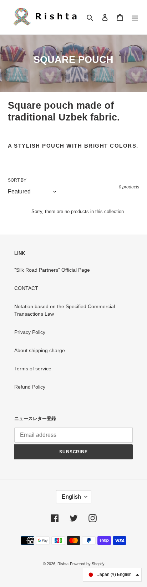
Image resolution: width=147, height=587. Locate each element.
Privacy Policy (29, 332)
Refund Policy (29, 387)
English (71, 497)
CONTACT (26, 288)
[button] (112, 575)
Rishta (63, 564)
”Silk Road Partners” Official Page (52, 270)
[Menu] (134, 17)
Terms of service (32, 368)
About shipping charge (39, 350)
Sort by (17, 180)
